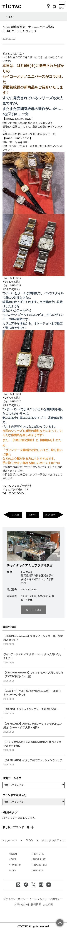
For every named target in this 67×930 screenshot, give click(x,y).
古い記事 (16, 514)
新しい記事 (50, 514)
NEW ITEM (15, 864)
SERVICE (38, 870)
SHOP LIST (39, 859)
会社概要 (48, 904)
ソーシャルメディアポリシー (46, 898)
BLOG (12, 870)
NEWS (12, 859)
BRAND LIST (40, 864)
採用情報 (36, 904)
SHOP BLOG (33, 610)
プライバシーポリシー (15, 898)
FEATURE (38, 853)
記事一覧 (32, 514)
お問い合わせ (21, 904)
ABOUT (13, 853)
